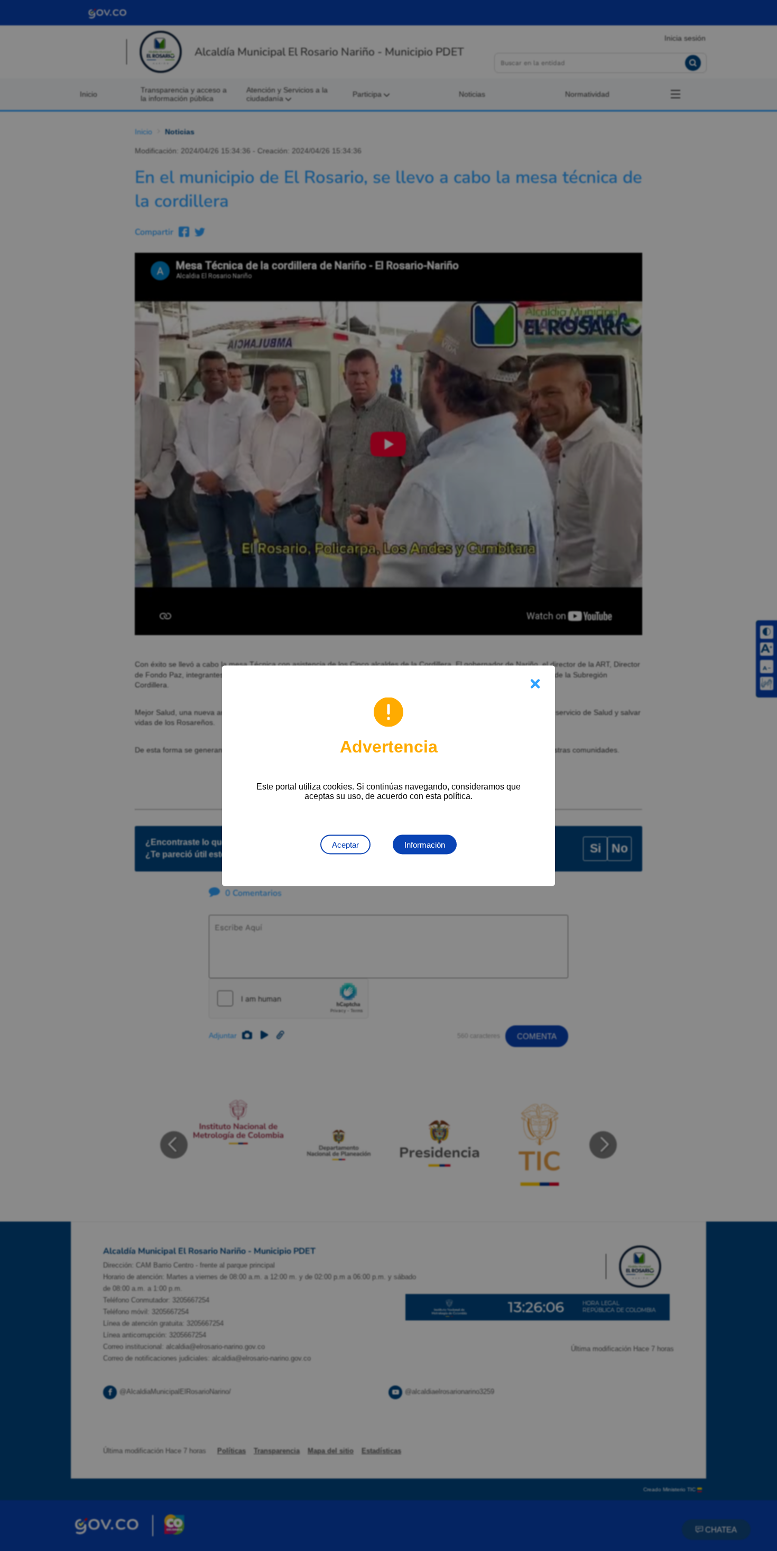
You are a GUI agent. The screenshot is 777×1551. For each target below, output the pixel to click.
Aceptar (345, 844)
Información (424, 844)
